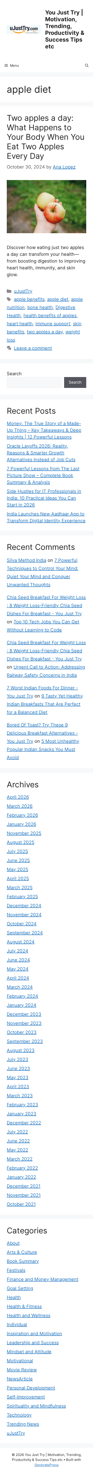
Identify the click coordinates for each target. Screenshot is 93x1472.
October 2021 (21, 1204)
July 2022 (17, 1132)
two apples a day (45, 332)
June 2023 (18, 1068)
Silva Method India (26, 560)
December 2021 (23, 1186)
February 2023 (22, 1104)
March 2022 (20, 1159)
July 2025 (17, 851)
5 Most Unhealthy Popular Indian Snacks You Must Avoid (43, 749)
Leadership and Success (33, 1342)
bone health (40, 307)
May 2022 (17, 1150)
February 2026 (22, 815)
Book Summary (23, 1261)
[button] (87, 65)
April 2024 (18, 978)
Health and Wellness (28, 1315)
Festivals (16, 1270)
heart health (20, 323)
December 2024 (24, 905)
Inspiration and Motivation (34, 1333)
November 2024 (24, 914)
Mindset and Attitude (29, 1351)
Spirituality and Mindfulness (36, 1406)
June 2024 (18, 960)
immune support (52, 323)
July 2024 (17, 951)
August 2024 (21, 942)
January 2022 (21, 1177)
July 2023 (17, 1059)
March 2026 (20, 806)
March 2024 (20, 987)
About (13, 1243)
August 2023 (21, 1050)
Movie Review (22, 1369)
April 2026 (18, 797)
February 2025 (22, 896)
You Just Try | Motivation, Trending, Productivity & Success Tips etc (64, 29)
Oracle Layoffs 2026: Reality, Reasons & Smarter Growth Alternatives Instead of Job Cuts (41, 452)
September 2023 (25, 1041)
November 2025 (24, 833)
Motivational (20, 1360)
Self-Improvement (26, 1397)
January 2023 (21, 1113)
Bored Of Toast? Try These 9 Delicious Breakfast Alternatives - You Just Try (42, 733)
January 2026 (21, 824)
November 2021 (24, 1195)
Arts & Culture (22, 1252)
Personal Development (31, 1388)
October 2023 (22, 1032)
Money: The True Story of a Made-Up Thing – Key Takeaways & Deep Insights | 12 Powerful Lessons (44, 430)
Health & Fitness (24, 1306)
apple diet (57, 299)
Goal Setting (20, 1288)
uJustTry (23, 291)
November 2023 (24, 1023)
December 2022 (24, 1122)
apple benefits (29, 299)
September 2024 (25, 932)
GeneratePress (47, 1465)
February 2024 (22, 996)
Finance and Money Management (42, 1279)
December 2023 (24, 1014)
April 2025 (18, 878)
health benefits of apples (50, 315)
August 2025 (20, 842)
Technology (19, 1415)
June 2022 (18, 1141)
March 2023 (20, 1095)
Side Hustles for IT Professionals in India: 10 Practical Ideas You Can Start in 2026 (44, 498)
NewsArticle (20, 1379)
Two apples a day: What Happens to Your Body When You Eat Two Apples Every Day (45, 137)
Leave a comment (33, 348)
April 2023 (18, 1086)
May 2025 (17, 869)
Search (14, 373)
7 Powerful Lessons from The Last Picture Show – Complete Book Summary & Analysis (43, 475)
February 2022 (22, 1168)
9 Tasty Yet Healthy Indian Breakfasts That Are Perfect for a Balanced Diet (45, 704)
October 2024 (22, 923)
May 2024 (17, 969)
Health (14, 1297)
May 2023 (17, 1077)
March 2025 (20, 887)
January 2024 (21, 1005)
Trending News (23, 1424)
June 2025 (18, 860)
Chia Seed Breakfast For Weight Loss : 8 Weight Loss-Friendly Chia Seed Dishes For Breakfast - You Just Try (46, 605)
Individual (17, 1324)
